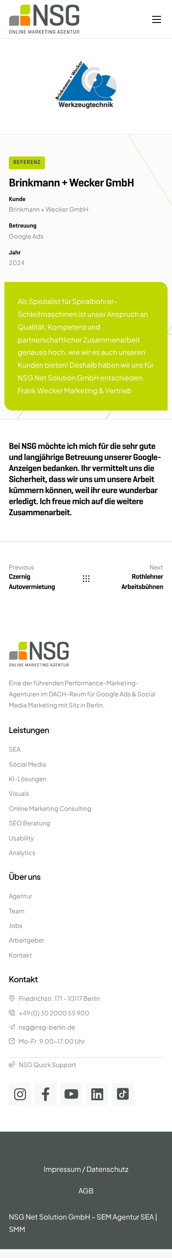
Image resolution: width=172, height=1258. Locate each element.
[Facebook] (45, 1094)
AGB (86, 1190)
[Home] (44, 18)
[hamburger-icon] (156, 19)
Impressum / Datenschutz (86, 1169)
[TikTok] (123, 1094)
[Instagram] (20, 1094)
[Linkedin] (97, 1094)
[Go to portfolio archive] (86, 578)
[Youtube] (71, 1094)
